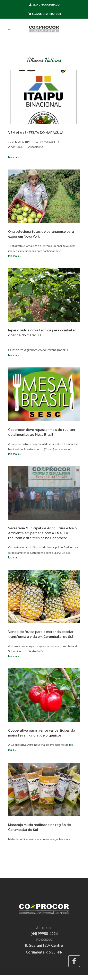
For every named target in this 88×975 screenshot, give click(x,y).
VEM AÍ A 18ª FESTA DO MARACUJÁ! (36, 133)
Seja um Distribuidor (46, 13)
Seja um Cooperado (46, 4)
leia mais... (14, 157)
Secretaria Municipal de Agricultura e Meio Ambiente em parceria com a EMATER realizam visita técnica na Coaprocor (42, 533)
